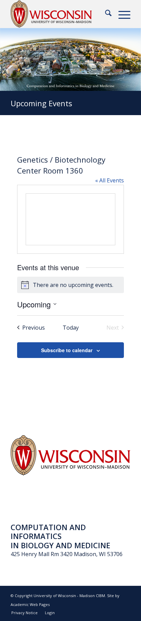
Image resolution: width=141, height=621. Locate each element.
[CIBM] (58, 14)
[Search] (105, 14)
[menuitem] (105, 14)
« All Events (109, 180)
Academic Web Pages (30, 604)
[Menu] (121, 14)
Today (71, 327)
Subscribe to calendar (66, 350)
